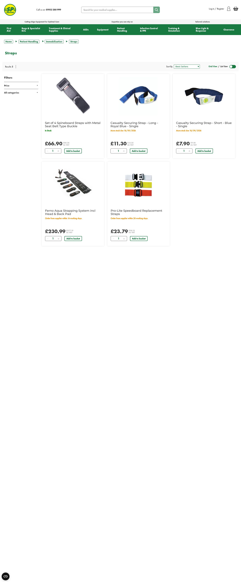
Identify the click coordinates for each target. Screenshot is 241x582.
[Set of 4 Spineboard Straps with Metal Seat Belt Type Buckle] (73, 96)
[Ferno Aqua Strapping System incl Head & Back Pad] (73, 184)
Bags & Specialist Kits (31, 29)
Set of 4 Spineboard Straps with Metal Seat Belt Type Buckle (72, 124)
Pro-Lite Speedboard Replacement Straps (136, 212)
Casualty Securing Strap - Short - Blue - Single (204, 124)
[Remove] (47, 151)
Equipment (103, 29)
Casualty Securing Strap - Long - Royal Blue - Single (134, 124)
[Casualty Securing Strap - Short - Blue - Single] (204, 96)
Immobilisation (54, 41)
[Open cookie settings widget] (6, 576)
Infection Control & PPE (149, 29)
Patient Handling (122, 29)
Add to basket (73, 150)
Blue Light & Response (202, 29)
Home (8, 41)
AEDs (86, 29)
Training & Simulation (174, 29)
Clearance (228, 29)
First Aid (9, 29)
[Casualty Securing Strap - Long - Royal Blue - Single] (138, 96)
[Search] (156, 10)
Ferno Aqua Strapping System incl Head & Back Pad (70, 212)
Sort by (169, 66)
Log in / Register (216, 8)
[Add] (58, 151)
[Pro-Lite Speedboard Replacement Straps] (138, 184)
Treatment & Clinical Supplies (59, 29)
